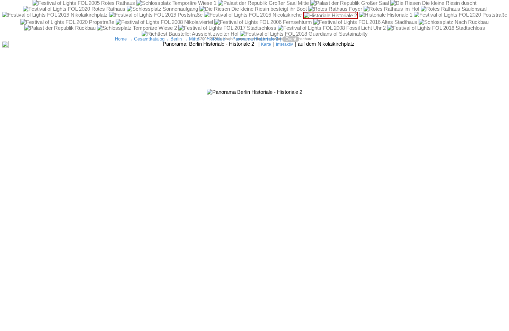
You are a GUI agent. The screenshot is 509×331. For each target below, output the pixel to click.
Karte (266, 44)
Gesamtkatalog (149, 39)
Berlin (176, 39)
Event (290, 39)
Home (121, 39)
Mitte (194, 39)
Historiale (215, 39)
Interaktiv (284, 44)
